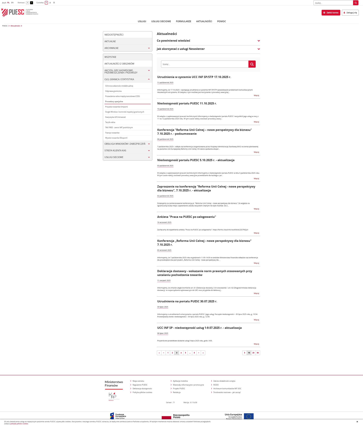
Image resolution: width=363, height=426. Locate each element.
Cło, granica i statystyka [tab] (119, 79)
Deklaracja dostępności (142, 388)
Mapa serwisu (138, 381)
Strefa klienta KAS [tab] (115, 150)
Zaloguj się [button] (351, 12)
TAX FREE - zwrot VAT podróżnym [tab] (119, 127)
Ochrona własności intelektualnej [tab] (119, 86)
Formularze (183, 21)
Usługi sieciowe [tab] (114, 157)
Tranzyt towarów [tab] (112, 132)
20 (253, 353)
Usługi (142, 21)
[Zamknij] (357, 421)
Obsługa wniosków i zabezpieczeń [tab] (125, 143)
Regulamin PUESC (140, 385)
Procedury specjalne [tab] (114, 101)
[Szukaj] (355, 2)
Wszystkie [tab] (110, 57)
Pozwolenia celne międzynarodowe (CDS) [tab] (122, 96)
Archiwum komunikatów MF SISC (227, 388)
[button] (208, 42)
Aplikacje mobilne (180, 381)
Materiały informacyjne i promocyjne (188, 385)
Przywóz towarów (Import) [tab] (116, 106)
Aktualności (204, 21)
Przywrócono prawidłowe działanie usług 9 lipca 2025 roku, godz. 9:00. (184, 340)
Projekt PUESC (179, 388)
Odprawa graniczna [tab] (113, 91)
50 (258, 353)
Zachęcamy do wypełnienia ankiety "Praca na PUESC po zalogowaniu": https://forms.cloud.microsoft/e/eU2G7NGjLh (202, 229)
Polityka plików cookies (142, 392)
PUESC (5, 26)
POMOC (221, 21)
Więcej (256, 95)
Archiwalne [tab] (112, 48)
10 (249, 353)
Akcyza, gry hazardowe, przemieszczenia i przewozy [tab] (121, 71)
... (190, 353)
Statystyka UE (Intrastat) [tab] (115, 117)
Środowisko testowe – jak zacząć (227, 392)
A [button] (28, 2)
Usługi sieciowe (161, 21)
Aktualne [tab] (110, 41)
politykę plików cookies (19, 424)
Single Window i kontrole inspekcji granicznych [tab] (124, 112)
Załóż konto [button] (332, 12)
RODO (216, 385)
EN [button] (12, 3)
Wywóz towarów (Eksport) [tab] (116, 138)
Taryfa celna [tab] (110, 122)
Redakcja (177, 392)
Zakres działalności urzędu (224, 381)
